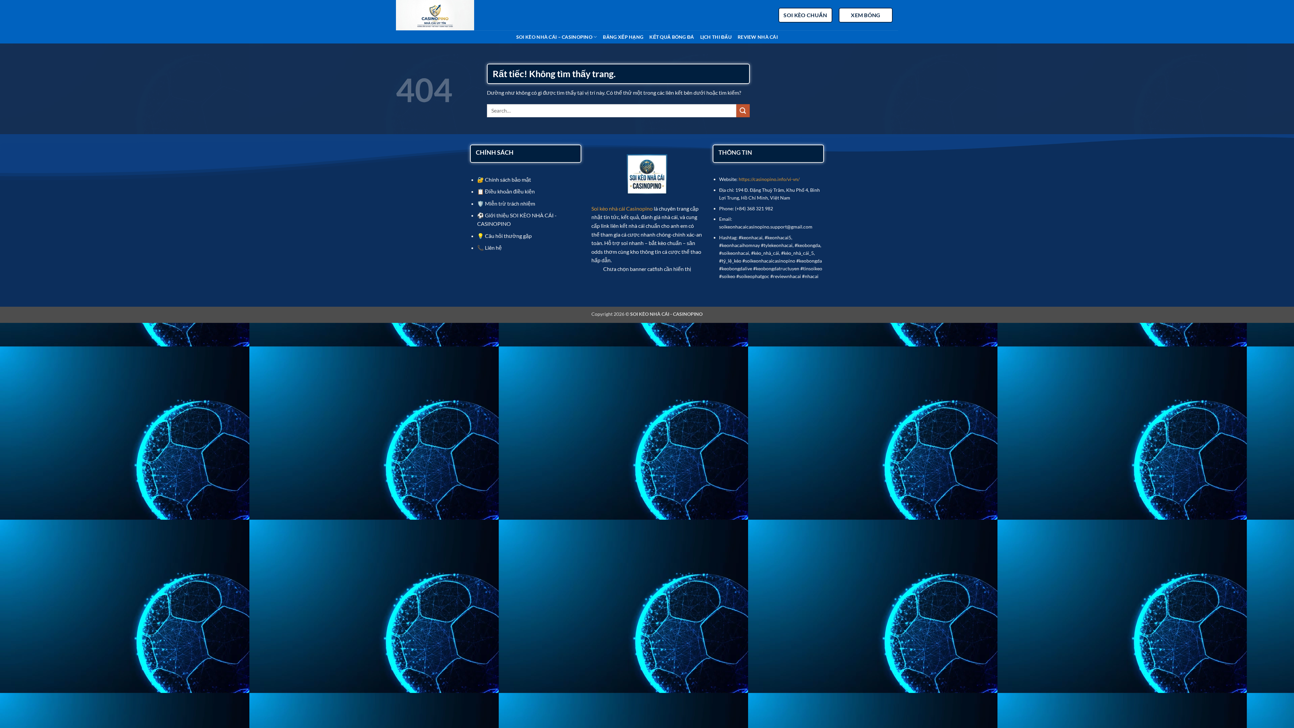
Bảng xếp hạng (623, 37)
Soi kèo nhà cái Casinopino (622, 208)
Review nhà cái (758, 37)
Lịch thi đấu (716, 37)
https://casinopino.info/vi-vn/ (769, 179)
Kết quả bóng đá (671, 37)
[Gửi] (743, 110)
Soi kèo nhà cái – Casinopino (554, 37)
